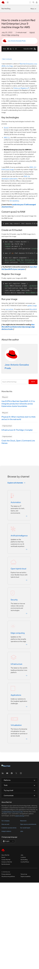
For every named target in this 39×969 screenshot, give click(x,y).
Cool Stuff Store (25, 862)
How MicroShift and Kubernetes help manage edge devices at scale (18, 327)
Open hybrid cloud (18, 569)
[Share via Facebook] (8, 49)
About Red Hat (5, 855)
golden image (32, 306)
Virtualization (16, 725)
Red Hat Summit (6, 864)
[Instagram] (21, 774)
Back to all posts (7, 59)
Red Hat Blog (6, 9)
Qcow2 (6, 128)
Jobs (21, 831)
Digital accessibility (25, 876)
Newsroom (23, 821)
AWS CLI (7, 137)
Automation (16, 502)
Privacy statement (6, 874)
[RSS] (35, 49)
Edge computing (12, 35)
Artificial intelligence (19, 535)
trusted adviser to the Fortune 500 (12, 812)
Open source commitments (28, 824)
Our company (5, 821)
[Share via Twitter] (13, 49)
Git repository (14, 201)
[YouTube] (7, 774)
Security (14, 600)
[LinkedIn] (3, 774)
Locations (23, 857)
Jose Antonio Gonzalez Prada (17, 41)
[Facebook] (12, 774)
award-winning (19, 816)
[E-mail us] (16, 49)
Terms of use (24, 874)
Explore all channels (15, 483)
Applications (16, 695)
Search (33, 382)
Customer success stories (9, 828)
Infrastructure (16, 664)
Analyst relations (6, 831)
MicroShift (33, 309)
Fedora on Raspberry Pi (21, 88)
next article (9, 309)
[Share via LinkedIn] (10, 49)
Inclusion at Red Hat (7, 862)
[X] (16, 774)
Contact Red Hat (6, 859)
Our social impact (25, 828)
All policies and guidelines (8, 876)
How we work (5, 824)
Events (3, 857)
